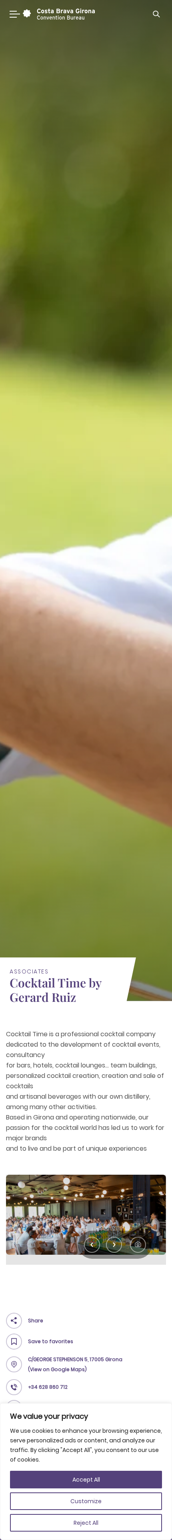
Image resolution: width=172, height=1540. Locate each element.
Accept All (86, 1480)
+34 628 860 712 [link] (48, 1387)
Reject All (86, 1523)
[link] (58, 13)
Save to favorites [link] (50, 1341)
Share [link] (35, 1320)
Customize (86, 1501)
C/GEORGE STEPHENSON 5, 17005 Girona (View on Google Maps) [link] (75, 1364)
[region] (86, 1471)
